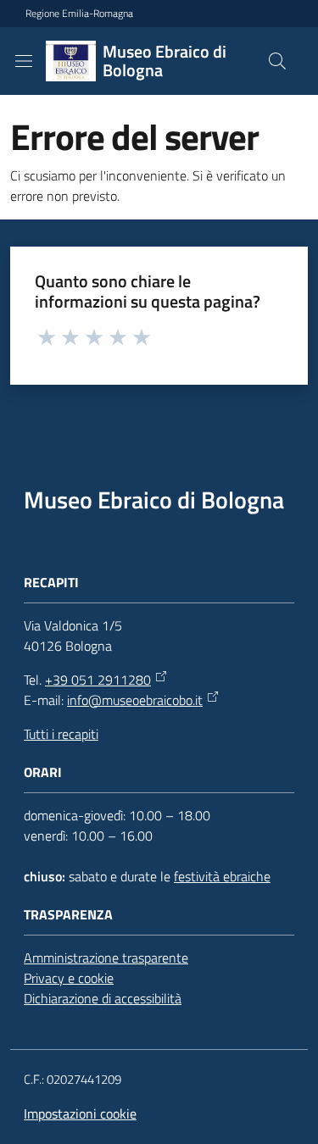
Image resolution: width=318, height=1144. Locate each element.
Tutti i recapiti (61, 734)
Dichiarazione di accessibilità (102, 998)
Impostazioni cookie (80, 1113)
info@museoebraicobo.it (135, 700)
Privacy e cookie (69, 978)
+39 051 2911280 (98, 679)
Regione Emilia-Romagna (79, 13)
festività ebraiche (222, 876)
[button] (277, 61)
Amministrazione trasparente (106, 957)
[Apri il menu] (24, 61)
